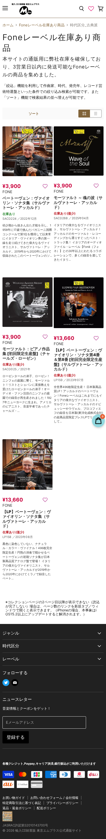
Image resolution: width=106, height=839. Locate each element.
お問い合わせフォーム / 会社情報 (54, 798)
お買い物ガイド (13, 798)
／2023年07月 (73, 380)
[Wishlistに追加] (45, 186)
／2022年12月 (27, 218)
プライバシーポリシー (62, 803)
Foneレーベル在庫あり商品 (42, 25)
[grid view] (84, 113)
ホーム (8, 25)
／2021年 (23, 369)
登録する (16, 737)
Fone (7, 191)
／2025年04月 (79, 218)
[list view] (96, 113)
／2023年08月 (22, 537)
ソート (34, 114)
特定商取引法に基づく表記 (21, 803)
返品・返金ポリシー (16, 808)
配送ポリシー (46, 808)
